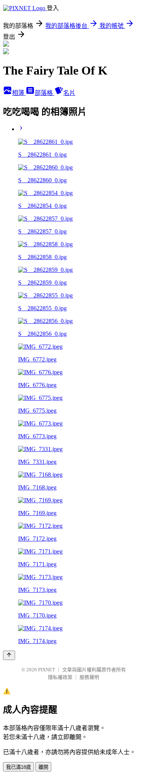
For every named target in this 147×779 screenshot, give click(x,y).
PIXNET (46, 669)
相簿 (19, 93)
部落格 (44, 93)
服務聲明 (89, 677)
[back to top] (9, 655)
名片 (69, 93)
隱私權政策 (60, 677)
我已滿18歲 (18, 767)
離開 (43, 767)
